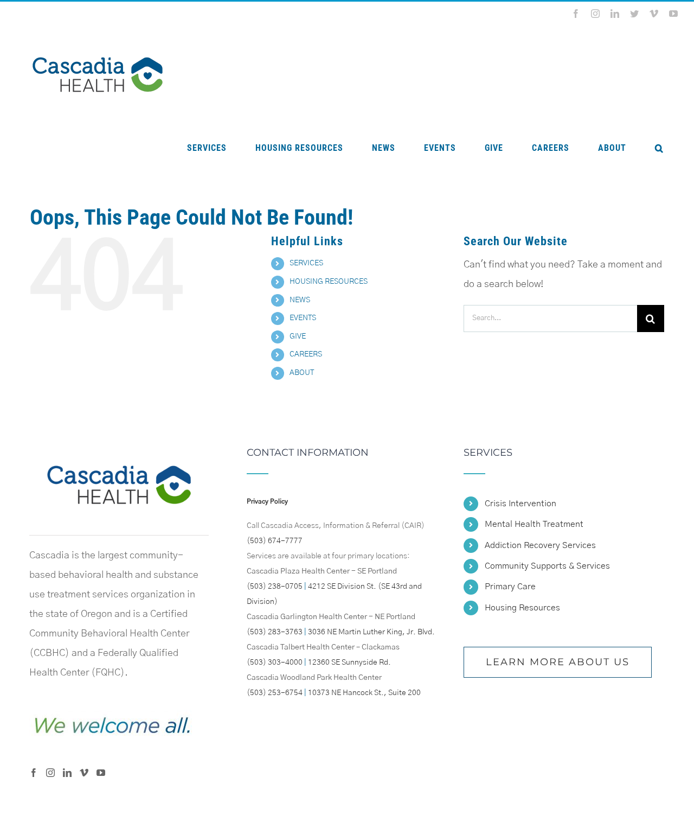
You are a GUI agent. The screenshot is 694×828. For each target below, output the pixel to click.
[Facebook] (33, 772)
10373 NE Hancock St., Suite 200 (364, 693)
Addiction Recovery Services (540, 545)
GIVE (298, 336)
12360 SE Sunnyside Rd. (349, 662)
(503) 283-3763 (275, 632)
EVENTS (303, 318)
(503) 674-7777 (275, 541)
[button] (659, 148)
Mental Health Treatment (534, 524)
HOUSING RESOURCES (329, 281)
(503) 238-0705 (275, 586)
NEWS (300, 300)
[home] (118, 457)
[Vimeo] (84, 772)
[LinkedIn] (67, 772)
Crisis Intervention (520, 503)
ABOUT (302, 373)
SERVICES (306, 263)
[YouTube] (101, 772)
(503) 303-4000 (275, 662)
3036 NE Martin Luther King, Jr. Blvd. (371, 632)
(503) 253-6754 (275, 693)
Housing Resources (522, 607)
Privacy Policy (267, 501)
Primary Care (510, 586)
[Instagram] (50, 772)
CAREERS (306, 354)
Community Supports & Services (547, 566)
